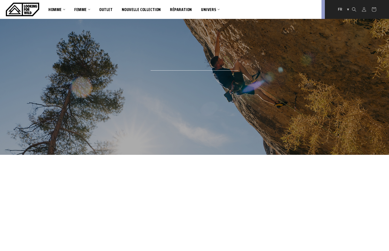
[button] (57, 9)
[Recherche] (354, 9)
